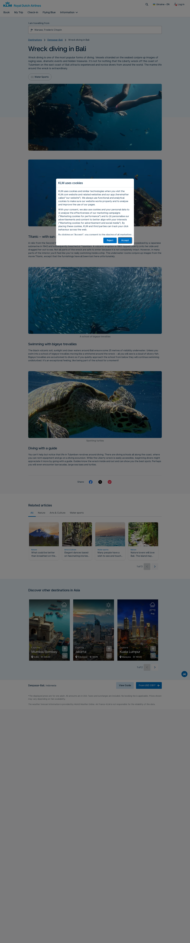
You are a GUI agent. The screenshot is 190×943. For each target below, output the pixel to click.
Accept (125, 240)
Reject (110, 240)
